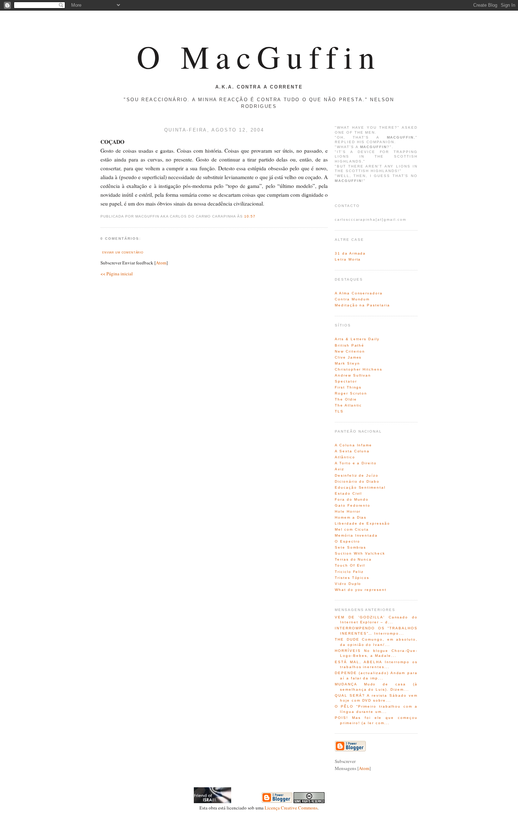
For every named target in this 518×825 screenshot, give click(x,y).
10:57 (249, 216)
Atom (161, 262)
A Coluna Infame (353, 445)
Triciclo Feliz (349, 572)
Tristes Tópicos (352, 578)
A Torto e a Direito (356, 463)
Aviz (339, 469)
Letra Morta (348, 259)
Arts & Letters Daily (357, 339)
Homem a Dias (350, 517)
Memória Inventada (356, 535)
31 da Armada (350, 253)
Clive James (348, 357)
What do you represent (361, 590)
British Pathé (349, 345)
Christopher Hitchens (358, 369)
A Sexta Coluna (352, 451)
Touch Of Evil (350, 565)
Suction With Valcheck (360, 553)
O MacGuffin (259, 56)
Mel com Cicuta (352, 529)
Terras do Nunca (353, 559)
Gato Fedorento (352, 505)
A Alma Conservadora (359, 293)
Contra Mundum (352, 299)
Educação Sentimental (360, 487)
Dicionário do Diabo (357, 481)
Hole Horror (347, 511)
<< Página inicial (116, 273)
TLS (339, 411)
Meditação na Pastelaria (362, 305)
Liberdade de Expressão (362, 523)
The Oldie (346, 399)
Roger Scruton (351, 393)
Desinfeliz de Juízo (356, 475)
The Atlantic (348, 405)
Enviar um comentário (122, 252)
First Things (348, 387)
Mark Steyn (347, 363)
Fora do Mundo (352, 499)
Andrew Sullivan (353, 375)
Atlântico (345, 457)
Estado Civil (348, 493)
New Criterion (350, 351)
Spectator (346, 381)
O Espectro (347, 541)
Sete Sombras (350, 547)
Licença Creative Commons (291, 808)
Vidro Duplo (348, 584)
